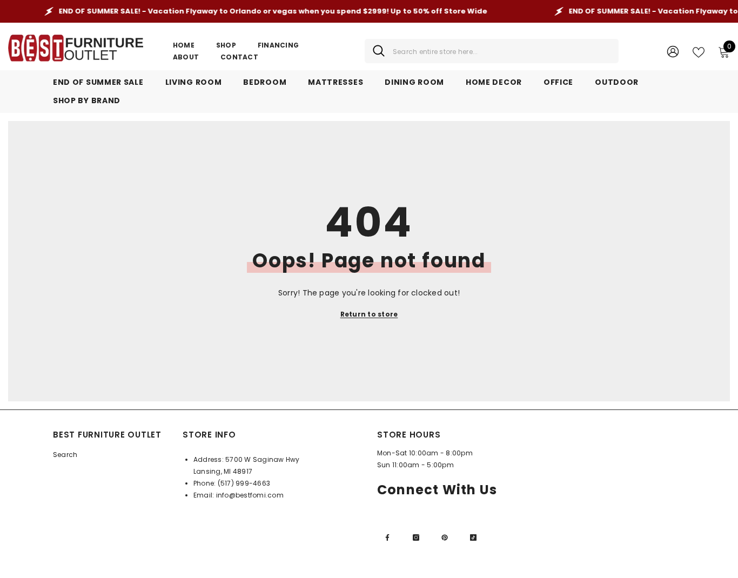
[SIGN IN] (673, 51)
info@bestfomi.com (250, 495)
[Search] (492, 51)
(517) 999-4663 (244, 483)
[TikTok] (473, 537)
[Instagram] (416, 537)
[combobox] (502, 51)
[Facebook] (387, 537)
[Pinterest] (444, 537)
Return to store (369, 314)
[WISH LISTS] (699, 51)
